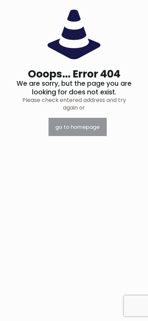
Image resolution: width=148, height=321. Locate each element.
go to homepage (77, 127)
